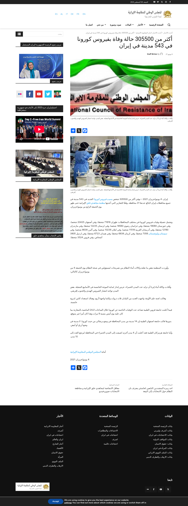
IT (67, 14)
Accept (55, 501)
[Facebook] (170, 2)
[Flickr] (148, 489)
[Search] (19, 34)
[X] (162, 2)
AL (62, 14)
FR (78, 14)
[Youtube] (154, 2)
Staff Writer (152, 54)
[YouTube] (161, 489)
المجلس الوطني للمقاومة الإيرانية (47, 179)
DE (72, 14)
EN (84, 14)
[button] (168, 24)
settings (68, 502)
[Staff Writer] (162, 54)
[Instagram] (166, 2)
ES (56, 14)
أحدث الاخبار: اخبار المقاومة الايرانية (149, 32)
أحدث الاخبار (167, 32)
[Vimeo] (158, 2)
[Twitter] (168, 489)
